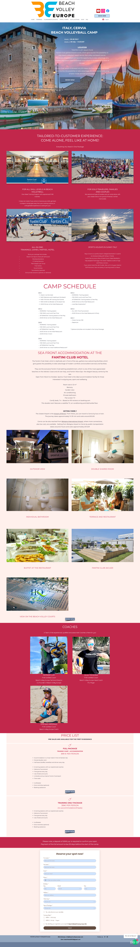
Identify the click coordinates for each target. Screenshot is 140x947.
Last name (46, 864)
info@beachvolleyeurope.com (74, 937)
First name (47, 858)
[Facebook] (108, 11)
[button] (64, 19)
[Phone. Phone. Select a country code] (46, 880)
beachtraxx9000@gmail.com (72, 939)
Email (45, 871)
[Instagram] (103, 11)
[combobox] (70, 888)
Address (46, 892)
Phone (45, 877)
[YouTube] (98, 11)
